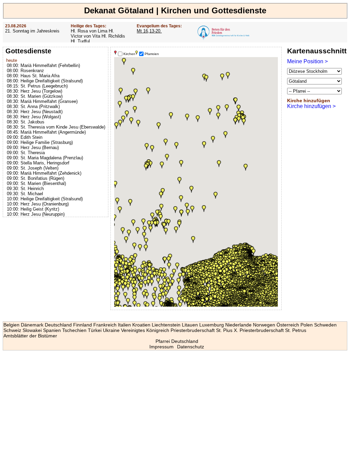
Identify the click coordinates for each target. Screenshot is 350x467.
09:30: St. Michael (25, 193)
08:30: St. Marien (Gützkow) (35, 96)
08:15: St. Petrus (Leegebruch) (37, 86)
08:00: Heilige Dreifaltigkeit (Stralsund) (45, 80)
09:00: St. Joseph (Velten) (32, 168)
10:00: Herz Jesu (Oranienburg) (38, 203)
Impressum (161, 346)
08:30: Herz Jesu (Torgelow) (34, 91)
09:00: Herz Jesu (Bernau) (33, 147)
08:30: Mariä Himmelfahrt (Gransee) (42, 101)
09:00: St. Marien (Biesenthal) (36, 183)
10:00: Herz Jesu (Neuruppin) (36, 214)
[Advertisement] (56, 263)
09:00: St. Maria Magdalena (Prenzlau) (45, 157)
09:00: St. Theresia (26, 152)
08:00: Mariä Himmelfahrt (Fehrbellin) (43, 65)
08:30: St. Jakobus (25, 121)
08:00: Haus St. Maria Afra (33, 75)
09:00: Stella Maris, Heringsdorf (38, 162)
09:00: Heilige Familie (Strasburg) (40, 142)
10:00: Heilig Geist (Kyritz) (33, 209)
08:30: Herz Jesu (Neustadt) (35, 111)
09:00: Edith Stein (24, 137)
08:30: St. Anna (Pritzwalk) (33, 106)
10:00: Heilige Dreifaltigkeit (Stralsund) (45, 198)
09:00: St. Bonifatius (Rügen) (35, 178)
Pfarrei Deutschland (177, 341)
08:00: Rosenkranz (25, 70)
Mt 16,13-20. (149, 31)
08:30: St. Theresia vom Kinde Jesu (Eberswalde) (56, 127)
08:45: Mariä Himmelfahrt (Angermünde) (46, 132)
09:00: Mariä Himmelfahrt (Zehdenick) (44, 173)
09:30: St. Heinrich (25, 188)
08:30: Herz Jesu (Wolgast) (34, 116)
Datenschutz (190, 346)
